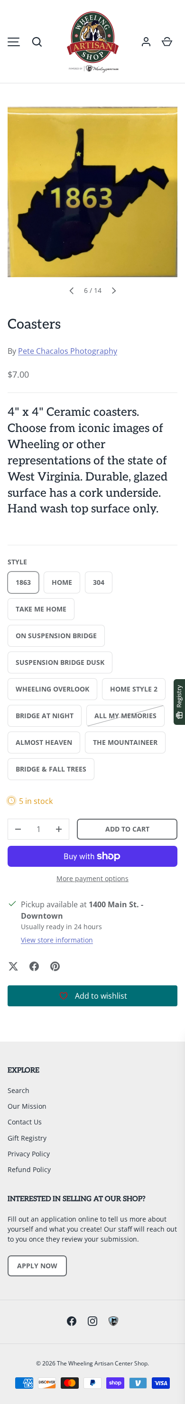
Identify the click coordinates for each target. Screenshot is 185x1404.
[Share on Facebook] (34, 966)
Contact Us (25, 1121)
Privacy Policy (29, 1153)
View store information (57, 939)
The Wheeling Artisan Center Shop (102, 1363)
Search (18, 1090)
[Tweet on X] (13, 966)
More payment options (92, 878)
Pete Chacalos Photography (67, 351)
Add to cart (127, 828)
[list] (92, 192)
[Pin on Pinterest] (55, 966)
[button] (37, 41)
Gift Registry (27, 1138)
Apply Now (37, 1265)
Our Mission (27, 1106)
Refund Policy (29, 1169)
